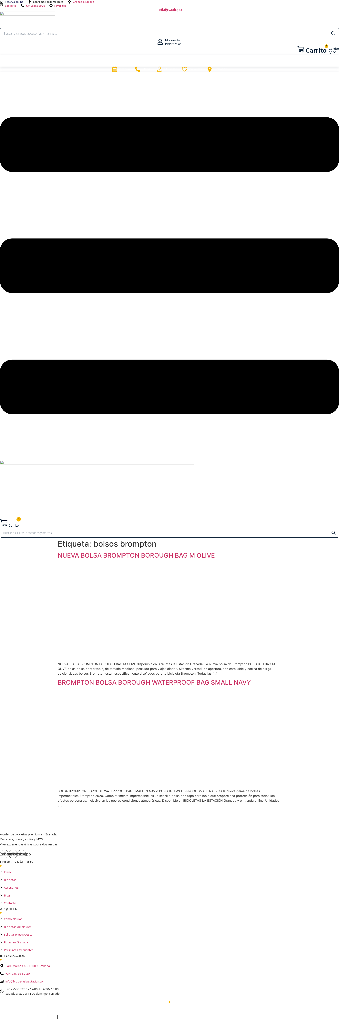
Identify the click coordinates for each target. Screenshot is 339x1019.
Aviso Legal (7, 1017)
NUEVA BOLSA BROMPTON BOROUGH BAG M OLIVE (136, 555)
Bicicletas (182, 61)
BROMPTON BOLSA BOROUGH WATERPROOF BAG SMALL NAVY (154, 682)
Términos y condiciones (38, 1017)
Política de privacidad (75, 1017)
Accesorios (216, 61)
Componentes (252, 61)
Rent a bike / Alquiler (93, 61)
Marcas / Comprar (143, 61)
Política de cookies (109, 1017)
